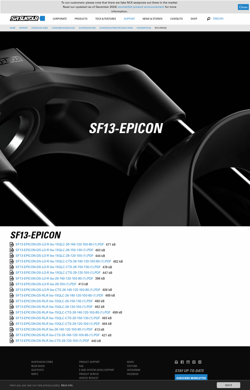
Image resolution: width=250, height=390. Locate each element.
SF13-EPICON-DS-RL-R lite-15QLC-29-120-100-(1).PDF (54, 307)
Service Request (89, 377)
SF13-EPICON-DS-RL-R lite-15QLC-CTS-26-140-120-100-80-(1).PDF (63, 312)
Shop (194, 18)
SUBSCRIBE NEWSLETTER (191, 378)
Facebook (132, 374)
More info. (67, 385)
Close (243, 7)
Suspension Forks (42, 361)
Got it (228, 385)
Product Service (89, 374)
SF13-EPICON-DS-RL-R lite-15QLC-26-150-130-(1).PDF (54, 301)
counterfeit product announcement (141, 7)
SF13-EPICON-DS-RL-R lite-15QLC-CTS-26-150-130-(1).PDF (58, 318)
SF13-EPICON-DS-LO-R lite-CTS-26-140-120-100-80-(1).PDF (58, 290)
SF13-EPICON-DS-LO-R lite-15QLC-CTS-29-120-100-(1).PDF (58, 273)
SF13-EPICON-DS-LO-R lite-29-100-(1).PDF (46, 284)
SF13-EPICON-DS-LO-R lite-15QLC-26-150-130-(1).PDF (54, 250)
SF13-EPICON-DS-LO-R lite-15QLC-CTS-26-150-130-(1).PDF (58, 267)
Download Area (39, 28)
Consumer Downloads (63, 28)
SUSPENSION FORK (87, 28)
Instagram (133, 369)
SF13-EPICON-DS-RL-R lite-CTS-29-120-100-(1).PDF (52, 341)
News (130, 361)
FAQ (81, 366)
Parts (34, 374)
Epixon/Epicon (144, 28)
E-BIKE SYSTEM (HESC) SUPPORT (96, 369)
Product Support (89, 361)
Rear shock (38, 366)
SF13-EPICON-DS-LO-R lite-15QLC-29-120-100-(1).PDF (54, 256)
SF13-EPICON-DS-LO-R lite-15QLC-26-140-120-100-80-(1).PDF (60, 244)
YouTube (132, 366)
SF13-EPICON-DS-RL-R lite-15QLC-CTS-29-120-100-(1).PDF (58, 324)
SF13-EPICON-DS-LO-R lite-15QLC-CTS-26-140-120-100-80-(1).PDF (63, 261)
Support (23, 28)
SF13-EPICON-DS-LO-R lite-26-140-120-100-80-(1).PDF (54, 278)
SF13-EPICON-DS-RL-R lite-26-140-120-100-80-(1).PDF (54, 329)
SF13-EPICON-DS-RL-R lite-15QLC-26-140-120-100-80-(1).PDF (59, 295)
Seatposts (37, 369)
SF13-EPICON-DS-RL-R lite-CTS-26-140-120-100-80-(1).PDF (58, 335)
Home (12, 28)
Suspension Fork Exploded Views (116, 28)
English (218, 18)
